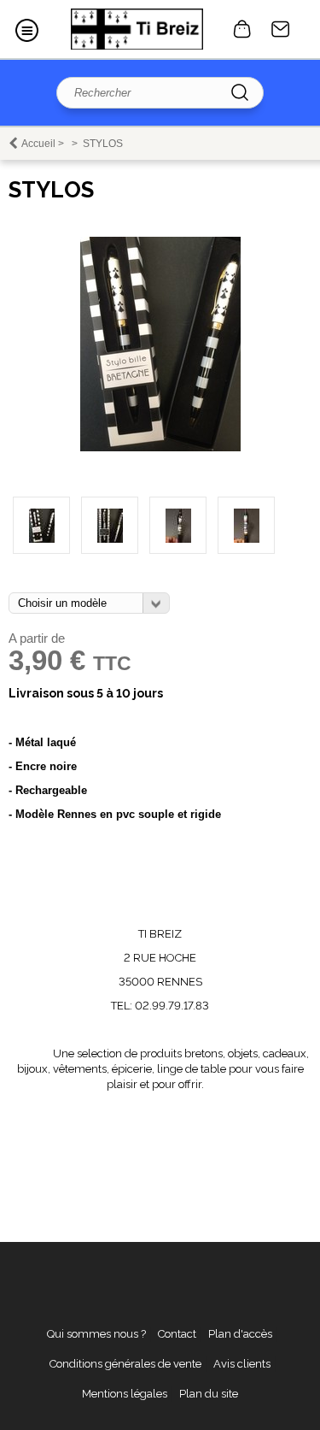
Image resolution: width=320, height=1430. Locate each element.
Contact (280, 29)
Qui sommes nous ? (96, 1333)
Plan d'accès (240, 1333)
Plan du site (208, 1393)
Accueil (38, 144)
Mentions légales (124, 1393)
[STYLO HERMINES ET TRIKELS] (109, 525)
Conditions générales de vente (125, 1363)
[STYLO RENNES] (178, 525)
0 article (242, 29)
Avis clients (242, 1363)
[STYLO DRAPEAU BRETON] (160, 447)
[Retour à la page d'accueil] (137, 29)
